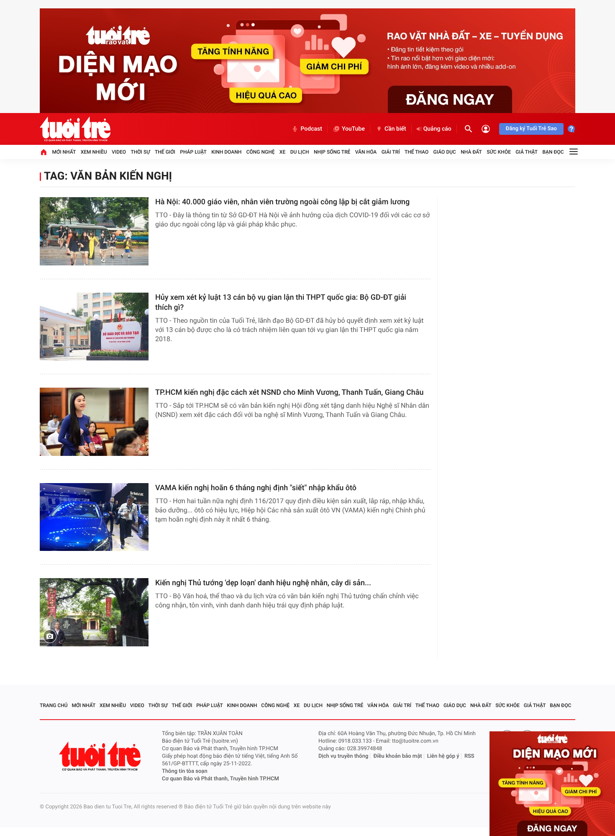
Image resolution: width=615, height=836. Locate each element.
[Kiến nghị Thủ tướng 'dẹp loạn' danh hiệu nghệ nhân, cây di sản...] (94, 612)
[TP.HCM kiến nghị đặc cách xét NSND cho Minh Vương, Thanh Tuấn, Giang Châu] (94, 422)
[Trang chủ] (43, 152)
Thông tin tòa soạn (185, 771)
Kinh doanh (226, 152)
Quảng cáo (437, 129)
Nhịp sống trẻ (332, 152)
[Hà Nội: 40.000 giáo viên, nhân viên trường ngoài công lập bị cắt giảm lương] (94, 231)
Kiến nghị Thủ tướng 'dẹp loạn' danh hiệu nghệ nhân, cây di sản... (263, 583)
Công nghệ (260, 152)
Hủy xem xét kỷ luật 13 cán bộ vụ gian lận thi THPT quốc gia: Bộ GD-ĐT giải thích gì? (280, 302)
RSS (469, 756)
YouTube (353, 129)
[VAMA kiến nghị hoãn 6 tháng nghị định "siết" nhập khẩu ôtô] (94, 517)
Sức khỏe (499, 152)
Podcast (311, 129)
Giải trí (391, 152)
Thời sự (140, 152)
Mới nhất (64, 152)
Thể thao (416, 152)
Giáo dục (444, 152)
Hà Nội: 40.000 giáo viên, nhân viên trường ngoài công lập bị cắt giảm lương (282, 202)
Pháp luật (193, 152)
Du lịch (299, 152)
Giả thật (526, 152)
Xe (282, 152)
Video (119, 152)
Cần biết (395, 129)
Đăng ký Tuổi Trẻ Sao (531, 129)
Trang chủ (54, 705)
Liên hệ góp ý (443, 756)
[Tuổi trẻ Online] (101, 756)
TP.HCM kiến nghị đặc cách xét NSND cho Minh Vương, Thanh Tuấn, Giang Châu (289, 392)
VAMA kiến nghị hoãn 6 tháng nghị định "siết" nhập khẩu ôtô (255, 488)
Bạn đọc (553, 152)
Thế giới (165, 152)
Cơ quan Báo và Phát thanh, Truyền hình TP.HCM (220, 779)
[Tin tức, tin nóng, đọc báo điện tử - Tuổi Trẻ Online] (75, 128)
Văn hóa (366, 152)
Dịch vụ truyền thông (343, 756)
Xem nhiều (94, 152)
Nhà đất (471, 152)
